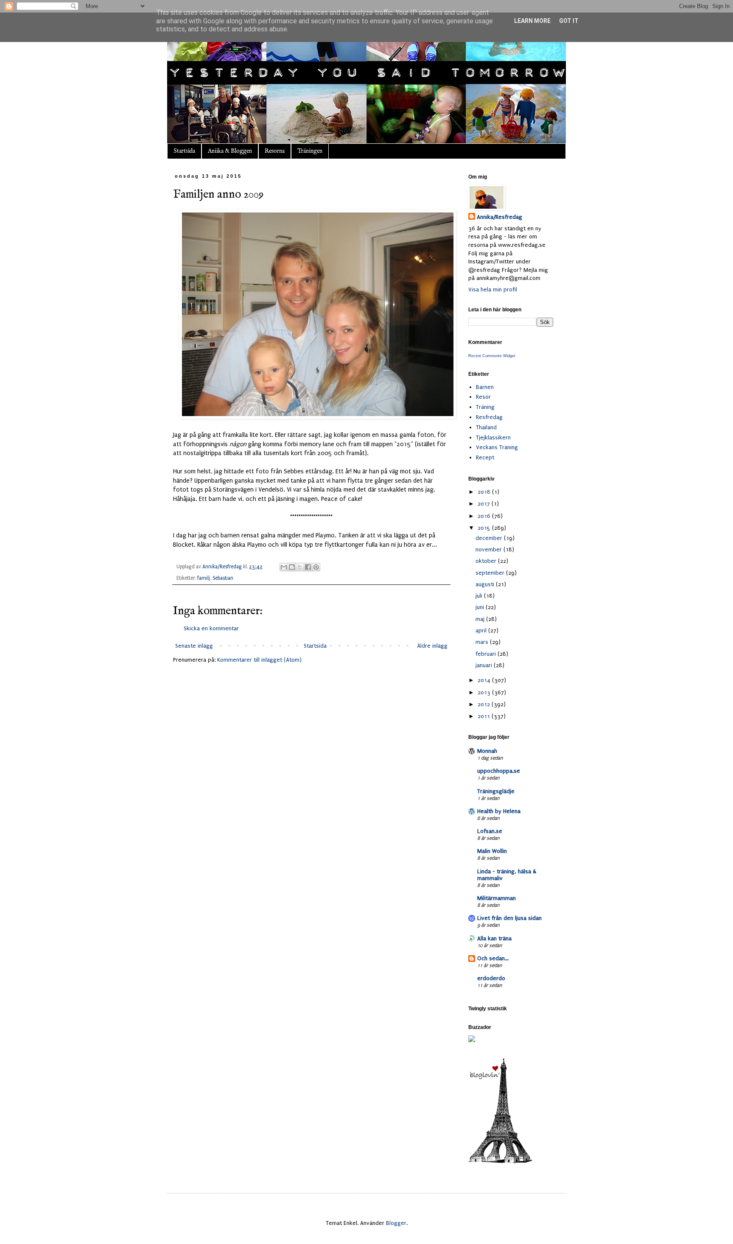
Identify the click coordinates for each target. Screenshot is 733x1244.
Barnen (485, 387)
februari (487, 654)
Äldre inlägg (432, 646)
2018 (485, 492)
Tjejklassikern (493, 437)
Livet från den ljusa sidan (509, 918)
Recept (485, 457)
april (482, 630)
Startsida (184, 151)
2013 (485, 692)
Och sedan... (493, 958)
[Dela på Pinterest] (316, 567)
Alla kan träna (494, 938)
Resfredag (489, 417)
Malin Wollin (492, 851)
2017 (485, 503)
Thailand (486, 427)
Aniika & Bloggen (230, 151)
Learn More (532, 20)
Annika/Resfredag (499, 217)
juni (481, 607)
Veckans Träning (497, 447)
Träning (485, 407)
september (491, 573)
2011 (485, 716)
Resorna (275, 151)
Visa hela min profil (492, 289)
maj (481, 619)
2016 (485, 516)
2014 (485, 680)
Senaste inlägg (194, 646)
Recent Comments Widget (491, 356)
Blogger (396, 1223)
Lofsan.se (489, 831)
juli (480, 596)
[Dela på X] (300, 567)
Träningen (309, 151)
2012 (485, 704)
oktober (487, 561)
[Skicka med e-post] (284, 567)
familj (203, 578)
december (490, 538)
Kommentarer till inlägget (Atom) (259, 660)
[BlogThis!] (292, 567)
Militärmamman (496, 898)
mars (483, 642)
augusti (486, 584)
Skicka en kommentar (211, 628)
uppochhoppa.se (498, 771)
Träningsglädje (496, 791)
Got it (569, 20)
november (490, 549)
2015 (485, 528)
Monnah (487, 751)
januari (485, 665)
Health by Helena (498, 811)
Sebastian (223, 578)
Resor (483, 397)
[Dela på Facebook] (308, 567)
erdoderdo (491, 978)
